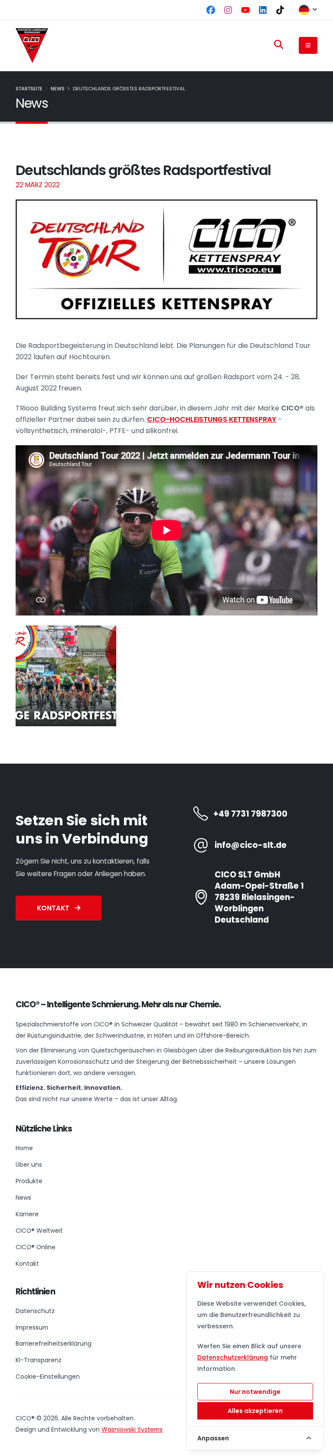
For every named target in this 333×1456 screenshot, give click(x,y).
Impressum (32, 1327)
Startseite (29, 88)
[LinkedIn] (262, 10)
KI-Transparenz (39, 1360)
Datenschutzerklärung (232, 1357)
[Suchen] (278, 44)
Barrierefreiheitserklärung (53, 1343)
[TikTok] (280, 10)
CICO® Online (36, 1247)
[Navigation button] (308, 45)
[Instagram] (228, 10)
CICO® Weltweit (39, 1230)
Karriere (27, 1214)
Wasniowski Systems (132, 1429)
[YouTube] (245, 10)
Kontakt (54, 908)
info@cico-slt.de (251, 845)
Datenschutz (35, 1311)
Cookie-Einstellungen (48, 1376)
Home (24, 1148)
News (58, 88)
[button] (304, 10)
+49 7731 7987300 (250, 814)
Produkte (29, 1181)
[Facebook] (210, 10)
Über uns (29, 1164)
